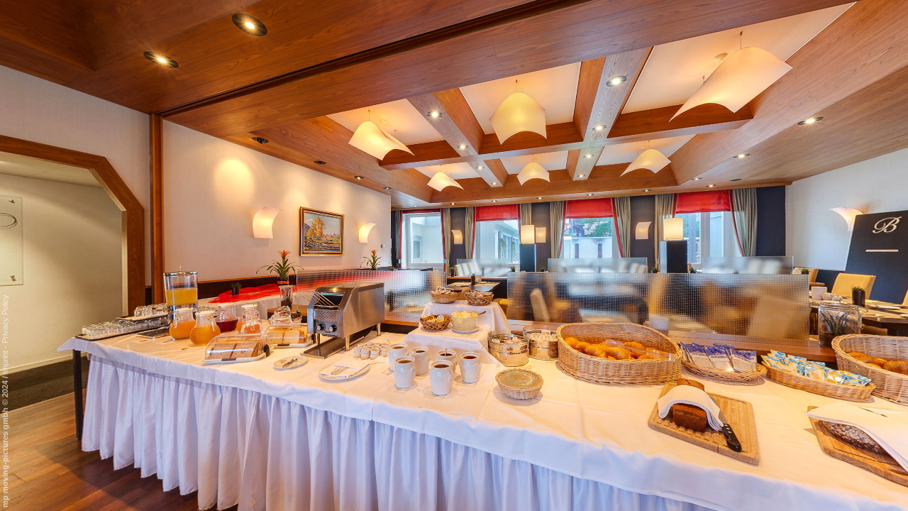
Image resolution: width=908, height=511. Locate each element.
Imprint (5, 362)
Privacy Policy (5, 319)
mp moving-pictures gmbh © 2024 (5, 442)
